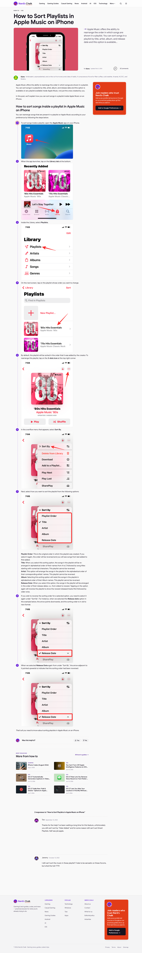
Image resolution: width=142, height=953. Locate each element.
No (86, 740)
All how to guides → (82, 755)
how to (16, 10)
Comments (124, 68)
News (77, 3)
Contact (87, 908)
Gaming (42, 3)
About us (88, 904)
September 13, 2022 (52, 820)
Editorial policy (89, 915)
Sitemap (125, 947)
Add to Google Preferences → (109, 108)
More (112, 3)
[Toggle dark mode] (126, 3)
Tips (66, 912)
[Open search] (120, 3)
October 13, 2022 (54, 858)
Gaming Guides (53, 3)
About (119, 947)
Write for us (88, 912)
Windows (68, 908)
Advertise (88, 919)
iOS (95, 3)
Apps (66, 915)
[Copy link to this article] (115, 69)
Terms (113, 947)
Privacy (107, 947)
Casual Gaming (66, 3)
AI (90, 3)
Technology (103, 3)
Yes (78, 740)
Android (84, 3)
